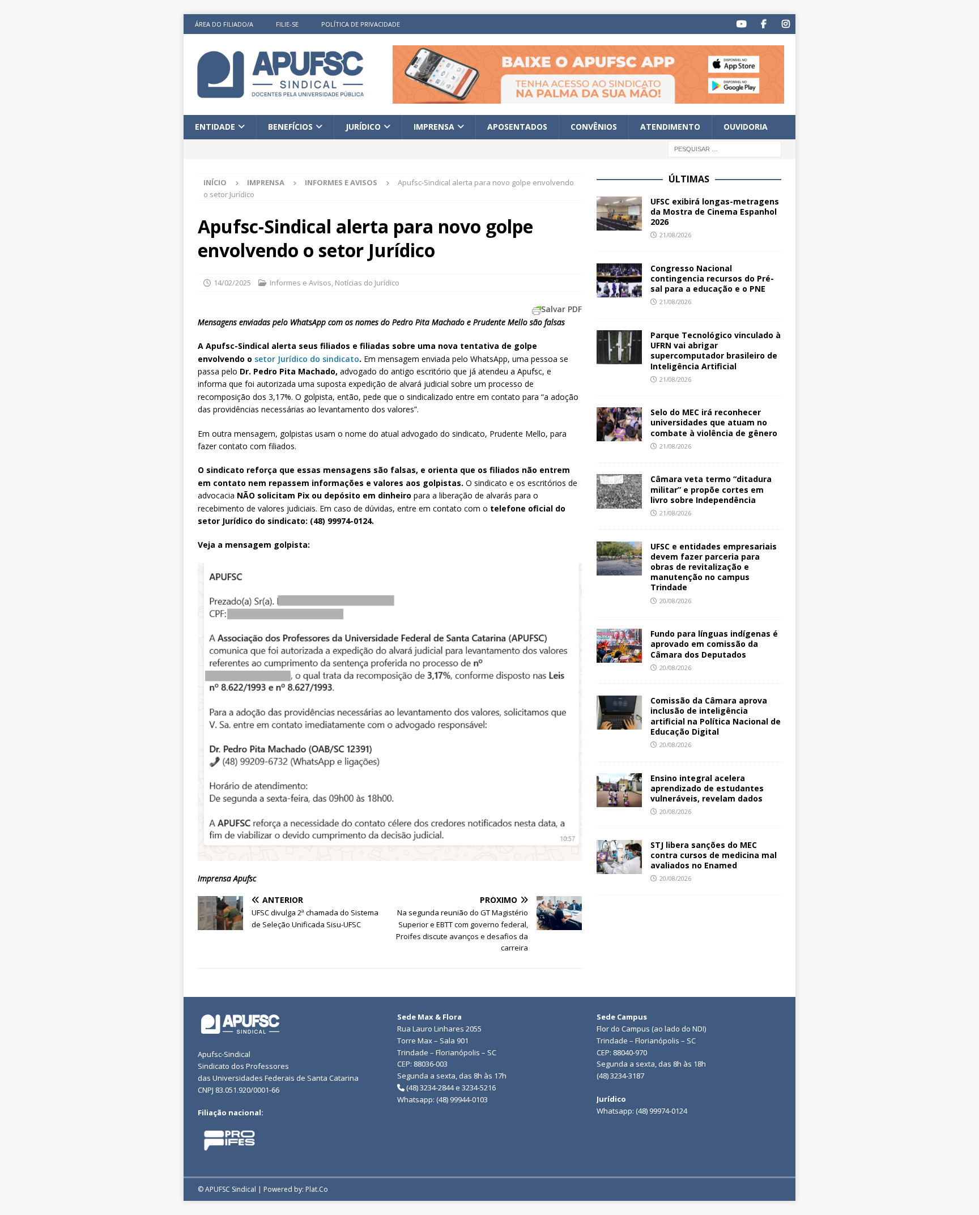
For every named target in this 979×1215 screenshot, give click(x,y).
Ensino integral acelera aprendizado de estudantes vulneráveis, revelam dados (707, 788)
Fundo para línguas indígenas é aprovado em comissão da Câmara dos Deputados (714, 643)
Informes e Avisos (300, 283)
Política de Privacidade (360, 24)
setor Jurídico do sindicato (306, 358)
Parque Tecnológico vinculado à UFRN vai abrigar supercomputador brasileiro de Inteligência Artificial (715, 351)
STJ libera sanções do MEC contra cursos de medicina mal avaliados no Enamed (713, 855)
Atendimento (670, 126)
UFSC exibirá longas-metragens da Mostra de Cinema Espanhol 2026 (714, 211)
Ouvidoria (745, 126)
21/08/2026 (675, 235)
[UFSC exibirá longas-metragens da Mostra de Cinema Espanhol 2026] (619, 214)
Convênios (594, 126)
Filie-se (287, 24)
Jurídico (363, 126)
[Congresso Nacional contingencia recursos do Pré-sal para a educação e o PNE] (619, 280)
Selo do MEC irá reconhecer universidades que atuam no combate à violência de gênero (713, 422)
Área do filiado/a (224, 24)
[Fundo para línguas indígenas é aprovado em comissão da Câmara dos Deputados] (619, 646)
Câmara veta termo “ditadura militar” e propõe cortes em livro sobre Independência (711, 489)
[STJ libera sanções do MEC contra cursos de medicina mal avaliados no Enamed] (619, 857)
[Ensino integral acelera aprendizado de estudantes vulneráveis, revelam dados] (619, 790)
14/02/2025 (232, 283)
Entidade (215, 126)
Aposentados (517, 126)
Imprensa (434, 126)
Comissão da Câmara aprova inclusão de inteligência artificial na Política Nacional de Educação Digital (715, 716)
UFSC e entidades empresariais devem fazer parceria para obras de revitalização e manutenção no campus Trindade (713, 567)
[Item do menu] (741, 24)
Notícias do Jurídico (367, 283)
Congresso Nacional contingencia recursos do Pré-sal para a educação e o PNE (712, 278)
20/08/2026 (675, 600)
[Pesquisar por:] (724, 148)
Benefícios (290, 126)
